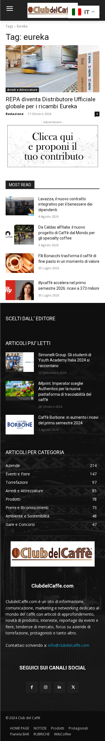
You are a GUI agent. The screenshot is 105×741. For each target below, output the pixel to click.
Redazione (15, 114)
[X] (73, 687)
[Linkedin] (59, 687)
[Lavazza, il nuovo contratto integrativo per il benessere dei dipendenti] (20, 206)
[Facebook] (31, 687)
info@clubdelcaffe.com (68, 645)
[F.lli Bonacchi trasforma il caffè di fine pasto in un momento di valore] (20, 263)
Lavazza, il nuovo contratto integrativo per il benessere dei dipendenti (65, 204)
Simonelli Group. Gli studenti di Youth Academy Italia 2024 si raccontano (64, 360)
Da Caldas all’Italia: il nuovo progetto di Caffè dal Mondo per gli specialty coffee (66, 232)
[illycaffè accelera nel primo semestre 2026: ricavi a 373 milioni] (20, 290)
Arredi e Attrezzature (22, 90)
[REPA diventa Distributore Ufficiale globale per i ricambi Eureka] (52, 68)
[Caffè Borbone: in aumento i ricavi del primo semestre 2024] (20, 424)
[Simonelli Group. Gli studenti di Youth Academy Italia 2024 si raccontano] (20, 362)
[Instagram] (45, 687)
